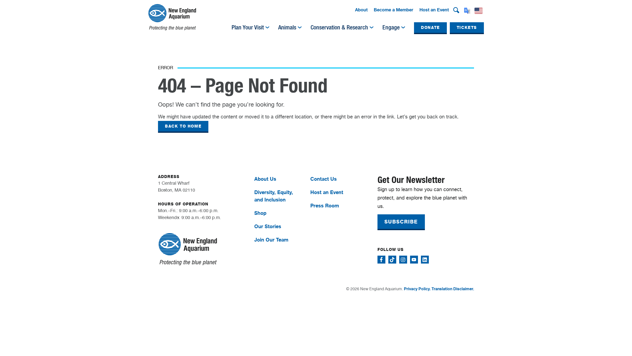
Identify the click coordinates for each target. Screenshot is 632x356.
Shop (260, 213)
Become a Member (393, 9)
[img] (267, 27)
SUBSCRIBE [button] (401, 222)
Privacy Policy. (417, 288)
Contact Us (323, 179)
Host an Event (434, 9)
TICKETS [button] (467, 27)
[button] (456, 10)
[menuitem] (361, 10)
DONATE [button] (430, 27)
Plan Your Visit (248, 27)
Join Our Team (271, 240)
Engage (391, 27)
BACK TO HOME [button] (183, 126)
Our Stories (267, 226)
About (361, 9)
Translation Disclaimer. (453, 288)
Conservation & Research (339, 27)
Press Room (324, 205)
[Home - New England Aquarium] (172, 17)
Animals (287, 27)
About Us (265, 179)
